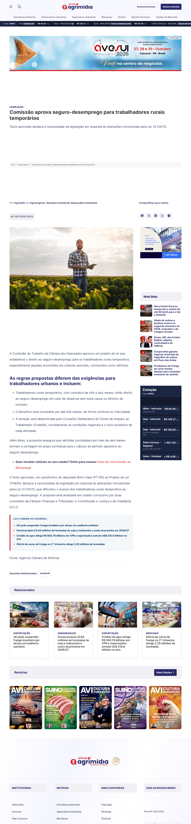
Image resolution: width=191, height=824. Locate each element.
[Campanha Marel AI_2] (160, 243)
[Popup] (11, 7)
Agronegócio (37, 202)
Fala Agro (106, 804)
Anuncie (16, 811)
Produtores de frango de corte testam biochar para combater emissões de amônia (167, 370)
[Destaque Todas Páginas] (95, 54)
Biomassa (62, 818)
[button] (19, 6)
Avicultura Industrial (58, 202)
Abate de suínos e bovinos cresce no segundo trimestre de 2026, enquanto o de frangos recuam (167, 326)
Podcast (106, 818)
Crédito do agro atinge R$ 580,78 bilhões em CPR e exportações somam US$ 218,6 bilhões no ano (72, 537)
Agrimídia (19, 202)
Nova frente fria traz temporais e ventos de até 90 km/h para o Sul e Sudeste (167, 310)
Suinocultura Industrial (84, 202)
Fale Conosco (20, 818)
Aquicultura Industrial (69, 811)
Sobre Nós (18, 804)
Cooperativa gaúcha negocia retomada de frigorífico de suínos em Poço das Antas (166, 356)
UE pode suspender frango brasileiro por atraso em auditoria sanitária (57, 525)
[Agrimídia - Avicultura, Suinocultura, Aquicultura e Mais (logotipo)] (77, 6)
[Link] (26, 707)
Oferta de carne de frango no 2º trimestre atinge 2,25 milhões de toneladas (61, 544)
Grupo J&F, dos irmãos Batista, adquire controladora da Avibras (167, 341)
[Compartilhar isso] (142, 215)
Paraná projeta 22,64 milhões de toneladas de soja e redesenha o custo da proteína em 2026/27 (73, 530)
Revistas (106, 811)
